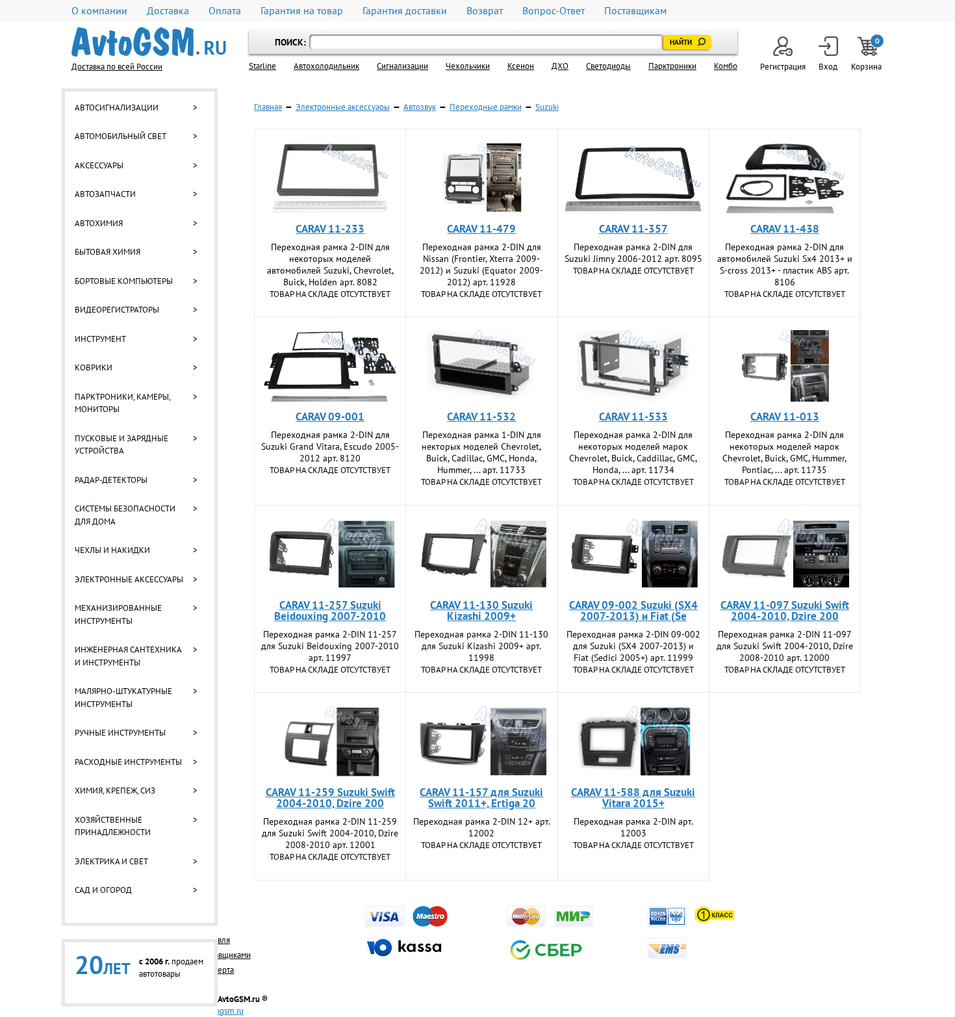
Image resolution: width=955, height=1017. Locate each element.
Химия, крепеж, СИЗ (115, 790)
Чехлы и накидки (112, 550)
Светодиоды (608, 65)
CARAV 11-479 (481, 229)
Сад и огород (103, 889)
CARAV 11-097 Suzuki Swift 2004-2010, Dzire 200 (784, 610)
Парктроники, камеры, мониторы (122, 403)
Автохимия (99, 223)
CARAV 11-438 (784, 229)
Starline (262, 65)
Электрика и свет (111, 861)
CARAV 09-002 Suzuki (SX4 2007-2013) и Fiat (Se (633, 610)
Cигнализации (402, 65)
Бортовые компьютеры (124, 281)
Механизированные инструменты (118, 614)
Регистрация (783, 66)
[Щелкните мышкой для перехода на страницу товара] (330, 178)
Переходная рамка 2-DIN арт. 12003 (633, 827)
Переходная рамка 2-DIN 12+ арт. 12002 (481, 827)
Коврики (93, 367)
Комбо (725, 65)
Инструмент (100, 338)
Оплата (225, 10)
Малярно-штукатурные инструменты (123, 698)
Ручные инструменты (120, 732)
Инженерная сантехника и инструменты (128, 656)
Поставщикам (635, 10)
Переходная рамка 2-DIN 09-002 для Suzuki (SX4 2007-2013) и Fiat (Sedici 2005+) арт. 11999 (633, 645)
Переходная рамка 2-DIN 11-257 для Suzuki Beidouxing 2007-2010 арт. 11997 (330, 645)
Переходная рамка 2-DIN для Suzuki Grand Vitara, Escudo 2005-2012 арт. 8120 (330, 446)
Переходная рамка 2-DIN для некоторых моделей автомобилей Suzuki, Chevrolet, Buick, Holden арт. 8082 (330, 264)
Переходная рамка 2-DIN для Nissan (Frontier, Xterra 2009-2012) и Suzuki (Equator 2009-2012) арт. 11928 (481, 264)
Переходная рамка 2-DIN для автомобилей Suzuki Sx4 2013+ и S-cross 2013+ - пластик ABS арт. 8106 (784, 264)
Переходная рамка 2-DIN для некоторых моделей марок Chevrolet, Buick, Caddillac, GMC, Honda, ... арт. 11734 (633, 452)
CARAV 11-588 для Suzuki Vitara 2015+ (633, 797)
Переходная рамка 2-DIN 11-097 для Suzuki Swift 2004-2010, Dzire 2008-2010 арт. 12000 (785, 645)
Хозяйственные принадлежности (113, 826)
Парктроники (672, 65)
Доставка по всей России (116, 66)
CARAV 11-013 (784, 416)
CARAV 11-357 (633, 229)
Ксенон (520, 65)
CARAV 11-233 (330, 229)
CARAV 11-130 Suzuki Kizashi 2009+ (481, 610)
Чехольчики (468, 65)
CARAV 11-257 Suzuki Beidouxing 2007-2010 (330, 610)
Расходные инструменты (128, 761)
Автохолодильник (326, 65)
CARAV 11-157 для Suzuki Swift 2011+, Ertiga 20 (481, 797)
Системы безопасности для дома (125, 515)
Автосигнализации (117, 107)
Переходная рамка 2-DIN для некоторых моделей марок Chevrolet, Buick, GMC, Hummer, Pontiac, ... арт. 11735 (784, 452)
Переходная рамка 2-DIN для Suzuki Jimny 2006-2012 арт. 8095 (633, 252)
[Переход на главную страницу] (148, 42)
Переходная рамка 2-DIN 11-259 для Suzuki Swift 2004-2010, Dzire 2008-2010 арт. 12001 (330, 833)
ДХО (560, 65)
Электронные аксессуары (129, 579)
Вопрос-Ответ (553, 10)
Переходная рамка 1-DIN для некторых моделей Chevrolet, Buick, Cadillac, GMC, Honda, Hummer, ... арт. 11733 (481, 452)
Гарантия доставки (405, 10)
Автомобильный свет (120, 136)
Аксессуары (99, 165)
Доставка (168, 10)
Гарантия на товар (302, 10)
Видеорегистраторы (117, 309)
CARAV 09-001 (330, 416)
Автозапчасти (105, 194)
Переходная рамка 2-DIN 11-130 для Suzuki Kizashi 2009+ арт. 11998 (481, 645)
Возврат (484, 10)
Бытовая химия (107, 251)
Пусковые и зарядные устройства (121, 445)
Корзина (867, 54)
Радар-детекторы (111, 479)
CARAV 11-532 (481, 416)
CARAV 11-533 (633, 416)
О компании (99, 10)
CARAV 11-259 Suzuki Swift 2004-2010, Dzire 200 (330, 797)
